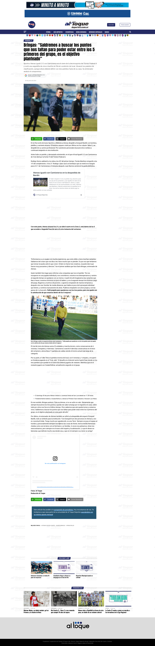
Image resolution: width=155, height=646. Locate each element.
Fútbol (48, 32)
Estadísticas (69, 32)
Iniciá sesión (125, 25)
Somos (107, 32)
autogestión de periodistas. (63, 510)
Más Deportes (58, 32)
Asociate (111, 25)
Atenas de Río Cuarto (48, 525)
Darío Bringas (61, 525)
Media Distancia (81, 32)
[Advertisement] (64, 212)
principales (70, 525)
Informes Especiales (95, 32)
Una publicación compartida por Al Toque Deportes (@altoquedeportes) (57, 486)
